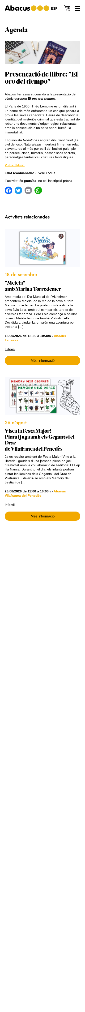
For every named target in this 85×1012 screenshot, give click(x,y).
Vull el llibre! (15, 165)
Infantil (10, 505)
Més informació (43, 361)
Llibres (10, 349)
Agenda (16, 30)
